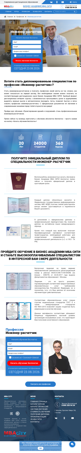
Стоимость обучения (40, 412)
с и (28, 55)
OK (40, 448)
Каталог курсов (37, 404)
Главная (8, 11)
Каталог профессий (39, 407)
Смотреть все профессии (40, 384)
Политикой (29, 55)
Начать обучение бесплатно (27, 61)
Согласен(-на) (21, 55)
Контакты (48, 11)
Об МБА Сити (37, 11)
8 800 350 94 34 (71, 8)
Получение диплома (39, 414)
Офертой (36, 55)
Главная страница (38, 402)
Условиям (53, 445)
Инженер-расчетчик (34, 16)
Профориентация (38, 417)
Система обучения (38, 409)
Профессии (26, 11)
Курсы (16, 11)
